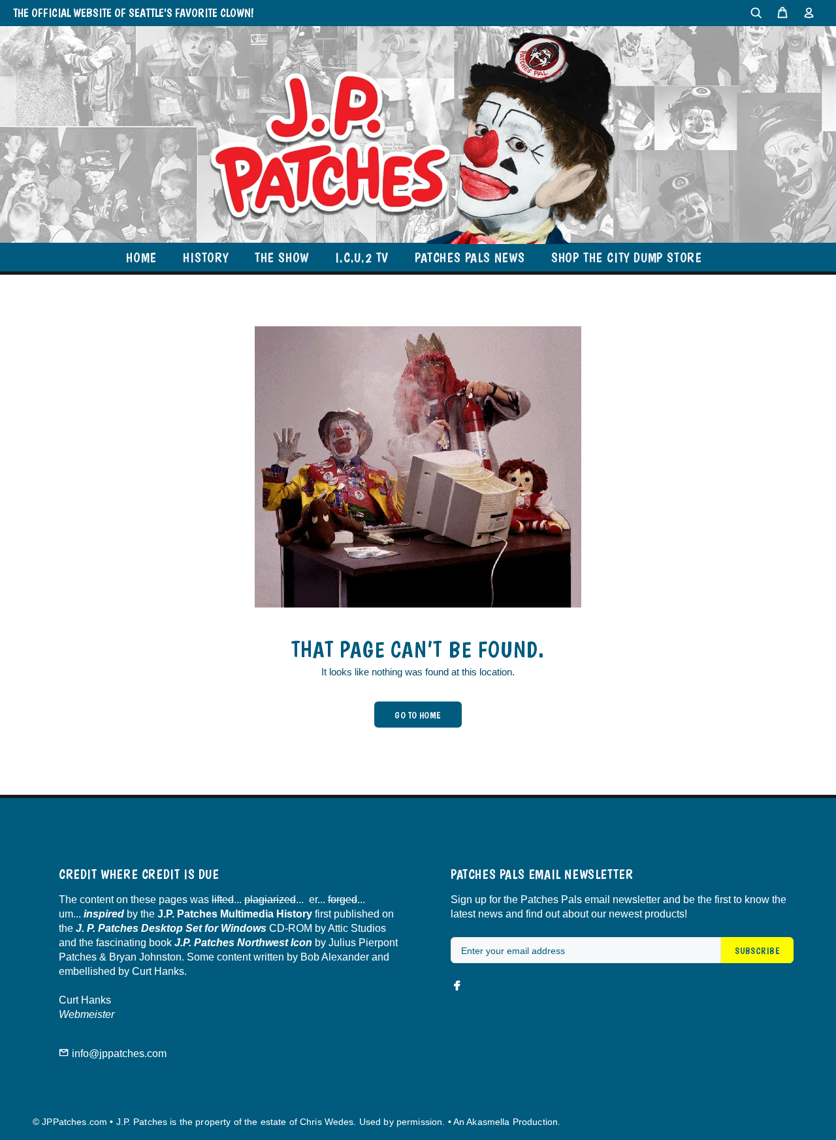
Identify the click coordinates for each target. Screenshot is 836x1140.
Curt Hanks (85, 1000)
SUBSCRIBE (757, 951)
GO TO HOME (417, 715)
